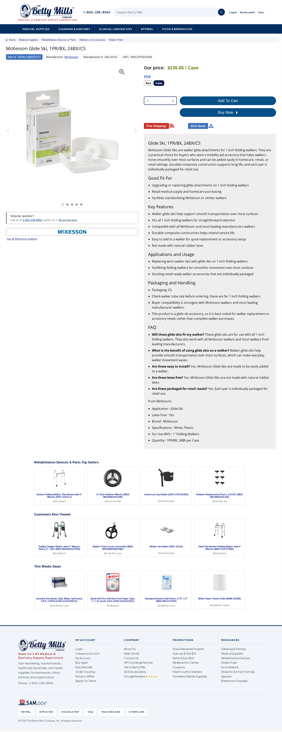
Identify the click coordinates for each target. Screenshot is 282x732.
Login (79, 649)
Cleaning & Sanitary (74, 29)
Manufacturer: (54, 57)
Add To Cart (228, 101)
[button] (10, 135)
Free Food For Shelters (187, 671)
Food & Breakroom (177, 29)
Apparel (147, 29)
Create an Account (87, 653)
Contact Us (131, 658)
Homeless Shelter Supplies (190, 676)
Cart (261, 12)
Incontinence (229, 667)
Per (147, 76)
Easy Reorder (84, 667)
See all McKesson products (22, 238)
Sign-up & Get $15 (184, 653)
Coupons (179, 667)
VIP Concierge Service (138, 662)
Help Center (132, 653)
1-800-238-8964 (96, 12)
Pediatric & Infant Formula (238, 671)
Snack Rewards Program (188, 649)
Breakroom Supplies (234, 680)
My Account (247, 12)
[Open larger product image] (72, 131)
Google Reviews (141, 676)
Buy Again (81, 662)
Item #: (12, 57)
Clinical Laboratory (115, 29)
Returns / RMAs (84, 676)
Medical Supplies (36, 29)
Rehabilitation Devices (235, 658)
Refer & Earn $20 (183, 658)
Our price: (154, 68)
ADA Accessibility (135, 671)
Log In (233, 12)
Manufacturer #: (93, 57)
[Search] (221, 12)
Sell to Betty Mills (134, 667)
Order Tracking (85, 671)
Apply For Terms (85, 680)
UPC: (126, 57)
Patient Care (229, 662)
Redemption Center (186, 662)
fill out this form (68, 220)
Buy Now (226, 112)
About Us (130, 649)
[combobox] (160, 100)
